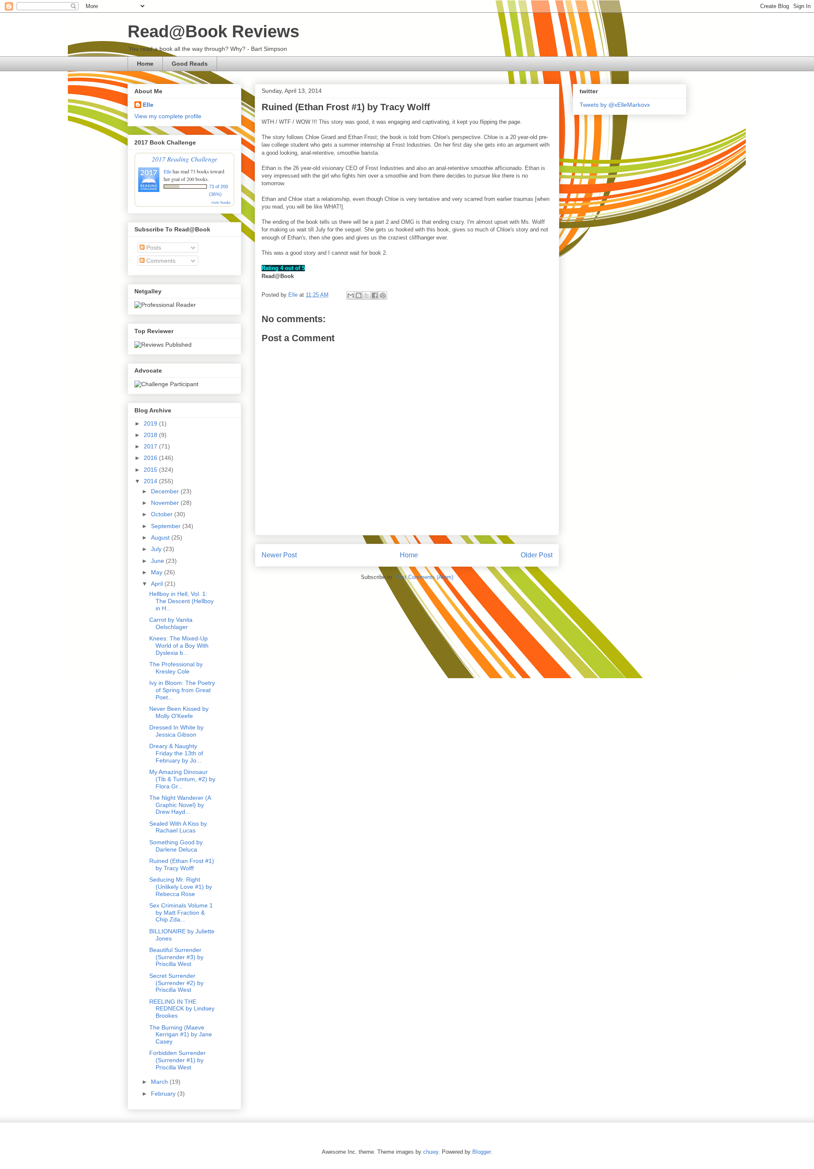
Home (145, 63)
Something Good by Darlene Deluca (176, 846)
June (158, 560)
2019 (151, 423)
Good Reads (190, 63)
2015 (151, 469)
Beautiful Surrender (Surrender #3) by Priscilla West (176, 957)
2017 (151, 446)
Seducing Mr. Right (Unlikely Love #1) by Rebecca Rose (180, 886)
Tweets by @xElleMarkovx (615, 104)
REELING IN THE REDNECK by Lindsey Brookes (182, 1008)
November (166, 502)
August (161, 537)
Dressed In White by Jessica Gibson (176, 731)
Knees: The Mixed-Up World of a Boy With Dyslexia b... (179, 645)
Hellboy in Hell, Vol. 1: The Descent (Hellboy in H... (181, 601)
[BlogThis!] (358, 295)
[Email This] (350, 295)
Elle (148, 104)
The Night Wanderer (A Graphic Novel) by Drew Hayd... (180, 805)
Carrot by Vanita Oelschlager (170, 623)
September (166, 526)
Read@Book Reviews (213, 31)
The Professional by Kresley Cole (176, 668)
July (157, 549)
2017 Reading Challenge (184, 158)
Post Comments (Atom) (424, 577)
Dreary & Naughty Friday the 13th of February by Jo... (176, 753)
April (157, 583)
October (162, 514)
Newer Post (279, 555)
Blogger (481, 1152)
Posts (153, 247)
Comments (160, 260)
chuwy (430, 1152)
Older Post (536, 555)
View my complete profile (167, 116)
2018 (151, 434)
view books (221, 202)
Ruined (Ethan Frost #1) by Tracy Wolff (181, 864)
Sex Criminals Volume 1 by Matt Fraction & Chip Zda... (181, 912)
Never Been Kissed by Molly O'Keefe (179, 712)
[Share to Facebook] (375, 295)
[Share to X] (366, 295)
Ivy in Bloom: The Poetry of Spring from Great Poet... (182, 690)
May (157, 572)
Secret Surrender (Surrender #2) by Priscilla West (176, 983)
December (166, 491)
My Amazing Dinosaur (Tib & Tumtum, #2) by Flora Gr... (182, 779)
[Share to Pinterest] (383, 295)
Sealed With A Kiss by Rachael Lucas (178, 827)
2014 (151, 481)
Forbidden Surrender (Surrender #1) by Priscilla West (177, 1060)
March (160, 1081)
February (164, 1093)
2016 (151, 457)
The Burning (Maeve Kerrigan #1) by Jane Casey (180, 1034)
